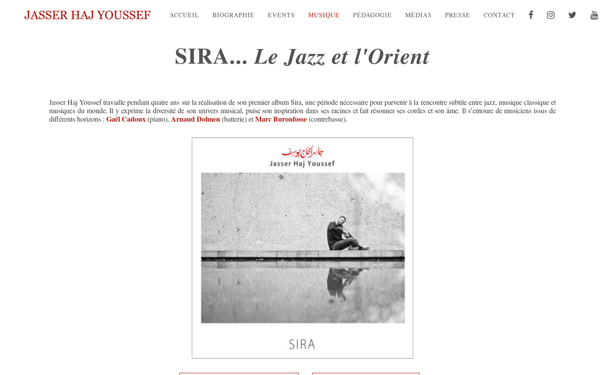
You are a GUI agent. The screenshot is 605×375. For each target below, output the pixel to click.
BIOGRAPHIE (234, 15)
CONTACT (499, 15)
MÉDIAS (418, 15)
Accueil (184, 15)
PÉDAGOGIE (372, 15)
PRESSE (457, 15)
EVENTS (281, 15)
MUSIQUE (324, 15)
